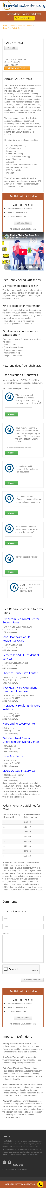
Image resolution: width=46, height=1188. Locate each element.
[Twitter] (4, 1162)
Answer (11, 414)
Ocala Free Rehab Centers (13, 28)
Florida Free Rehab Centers (21, 25)
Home (4, 25)
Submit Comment (32, 980)
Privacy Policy (32, 1155)
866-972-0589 (23, 223)
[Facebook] (9, 1162)
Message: (5, 933)
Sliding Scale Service (17, 68)
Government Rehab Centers (15, 1169)
